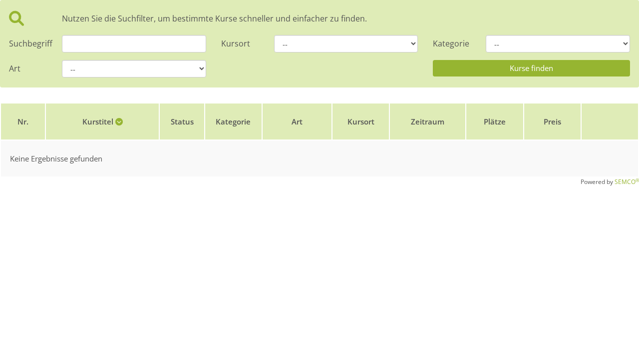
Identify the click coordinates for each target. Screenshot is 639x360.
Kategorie (451, 43)
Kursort (235, 43)
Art (14, 68)
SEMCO (627, 182)
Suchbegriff (28, 43)
